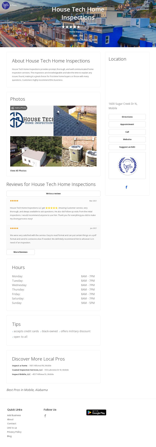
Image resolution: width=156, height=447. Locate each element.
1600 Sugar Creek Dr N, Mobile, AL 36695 (78, 39)
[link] (9, 6)
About (10, 419)
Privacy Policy (14, 431)
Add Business (14, 415)
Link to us (12, 427)
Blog (9, 436)
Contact (11, 423)
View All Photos (18, 170)
